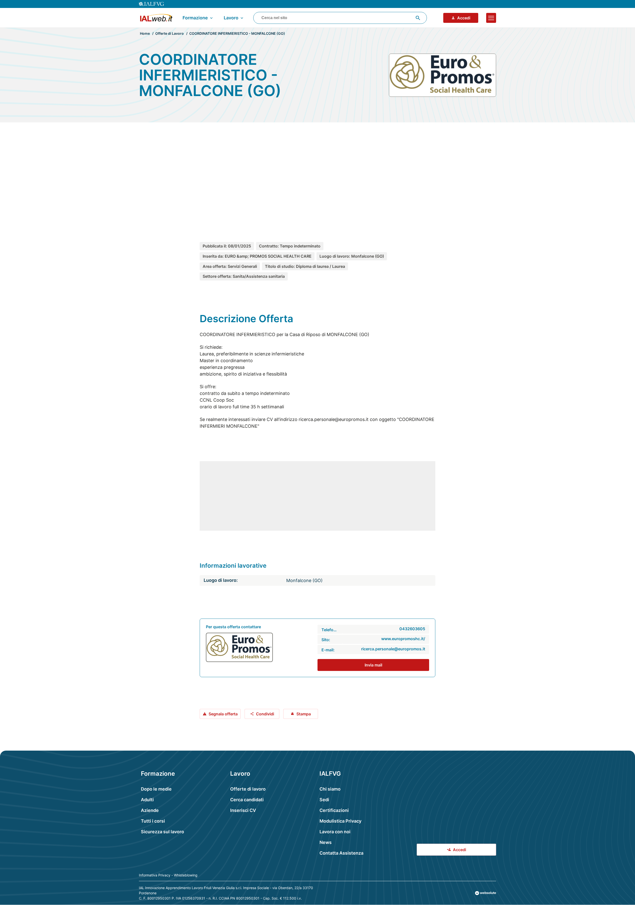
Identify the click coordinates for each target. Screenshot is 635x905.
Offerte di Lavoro (169, 33)
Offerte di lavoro (248, 789)
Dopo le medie (156, 789)
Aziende (150, 810)
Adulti (147, 799)
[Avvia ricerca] (418, 18)
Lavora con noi (334, 831)
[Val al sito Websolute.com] (485, 893)
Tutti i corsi (153, 821)
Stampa (303, 713)
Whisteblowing (185, 875)
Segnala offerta (223, 713)
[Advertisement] (317, 173)
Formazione (195, 17)
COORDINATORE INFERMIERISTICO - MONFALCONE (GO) (237, 33)
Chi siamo (330, 789)
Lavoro (231, 17)
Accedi (463, 17)
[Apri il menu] (491, 18)
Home (145, 33)
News (325, 842)
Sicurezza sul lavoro (162, 831)
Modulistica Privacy (340, 821)
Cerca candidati (247, 799)
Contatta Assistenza (341, 853)
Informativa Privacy (154, 875)
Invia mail (373, 664)
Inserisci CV (243, 810)
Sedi (324, 799)
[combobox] (340, 18)
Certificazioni (334, 810)
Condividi (265, 713)
